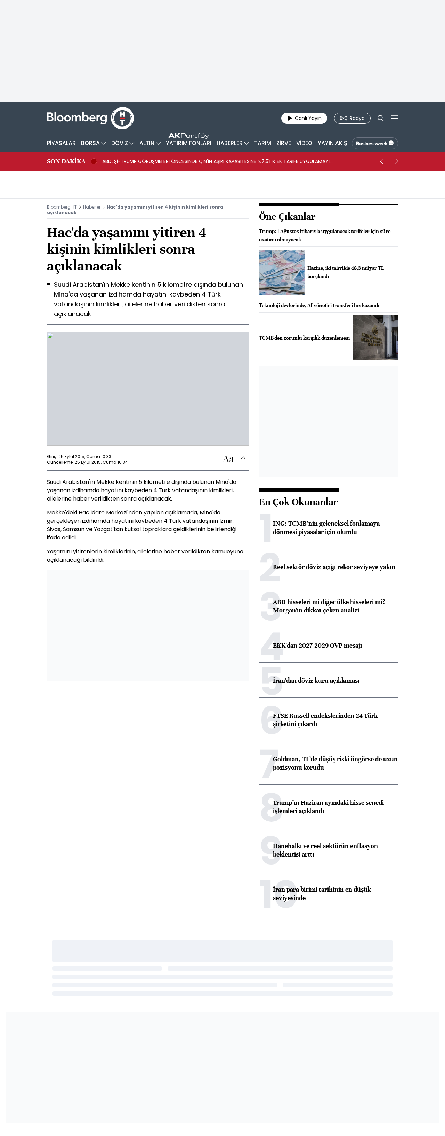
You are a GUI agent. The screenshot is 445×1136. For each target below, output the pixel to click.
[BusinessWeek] (375, 143)
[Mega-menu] (394, 118)
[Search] (381, 118)
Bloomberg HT (62, 207)
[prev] (381, 161)
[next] (396, 161)
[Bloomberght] (90, 118)
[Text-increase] (228, 459)
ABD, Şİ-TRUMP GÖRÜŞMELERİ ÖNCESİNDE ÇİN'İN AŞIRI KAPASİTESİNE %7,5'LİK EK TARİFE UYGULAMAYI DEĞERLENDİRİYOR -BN (216, 161)
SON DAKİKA (66, 161)
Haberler (91, 207)
